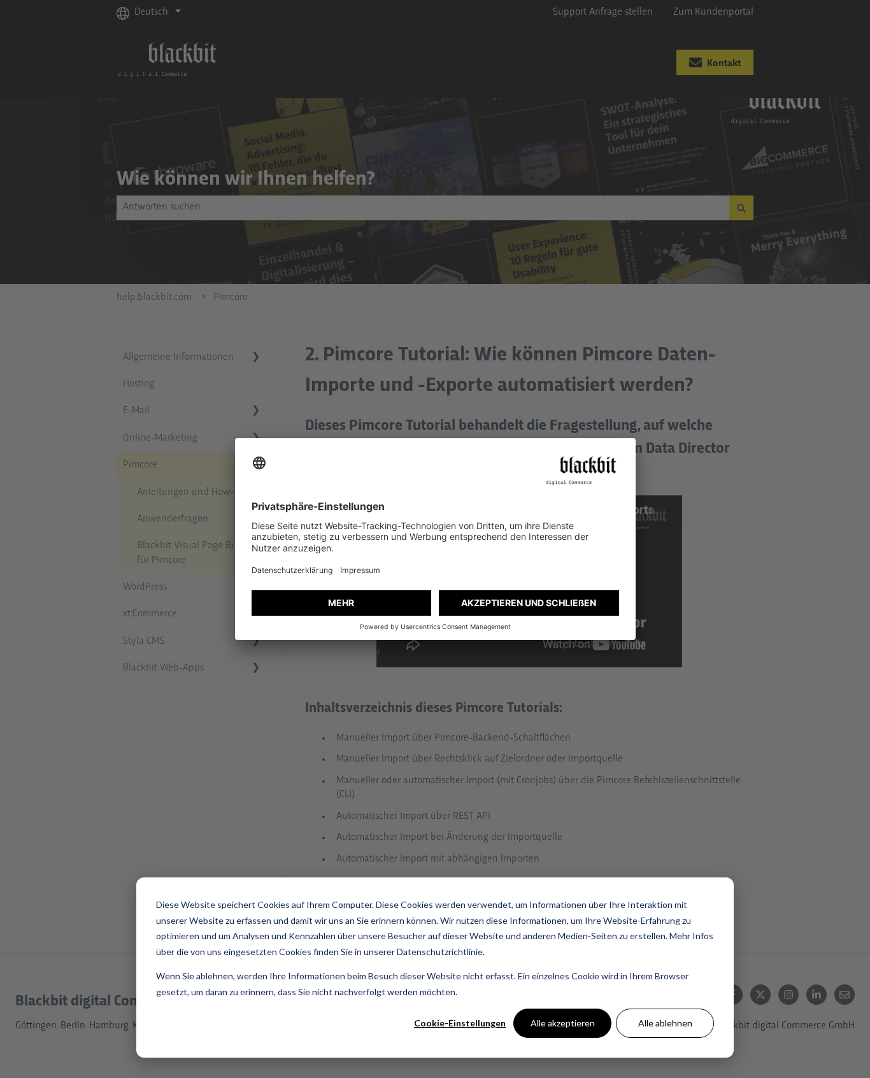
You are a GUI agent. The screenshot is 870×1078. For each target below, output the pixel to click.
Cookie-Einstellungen (460, 1023)
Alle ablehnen (665, 1023)
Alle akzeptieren (563, 1023)
